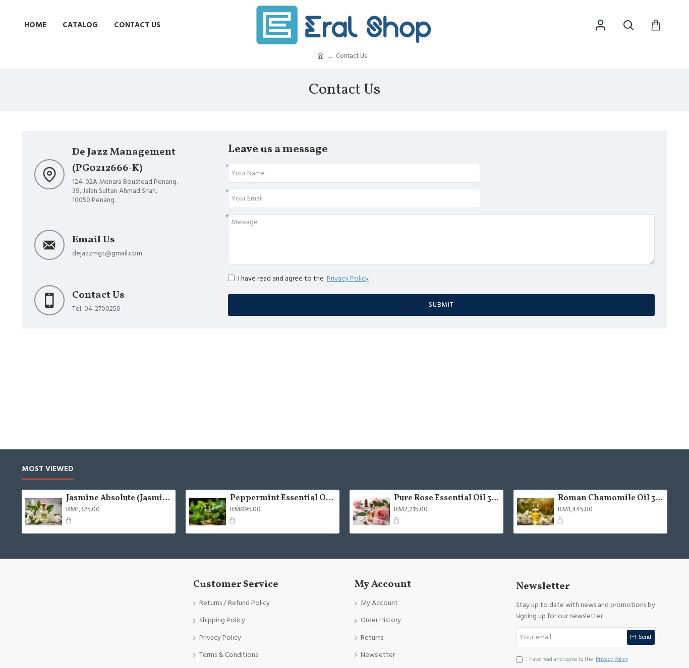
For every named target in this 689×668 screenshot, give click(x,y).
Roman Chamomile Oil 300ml (611, 498)
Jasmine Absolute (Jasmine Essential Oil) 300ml (119, 498)
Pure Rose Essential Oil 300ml (447, 498)
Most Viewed (48, 469)
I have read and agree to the (303, 279)
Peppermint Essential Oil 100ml (283, 498)
